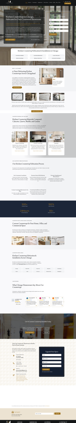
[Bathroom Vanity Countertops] (31, 236)
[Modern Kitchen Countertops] (18, 236)
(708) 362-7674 (67, 1)
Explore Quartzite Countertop (56, 150)
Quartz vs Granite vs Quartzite (21, 378)
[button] (63, 301)
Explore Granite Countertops (38, 150)
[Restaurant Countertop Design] (58, 236)
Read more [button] (28, 305)
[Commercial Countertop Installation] (44, 236)
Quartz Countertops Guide (20, 375)
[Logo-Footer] (9, 1)
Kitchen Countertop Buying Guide (22, 379)
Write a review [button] (18, 304)
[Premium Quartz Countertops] (20, 131)
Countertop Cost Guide (20, 380)
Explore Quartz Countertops (19, 150)
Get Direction (18, 359)
